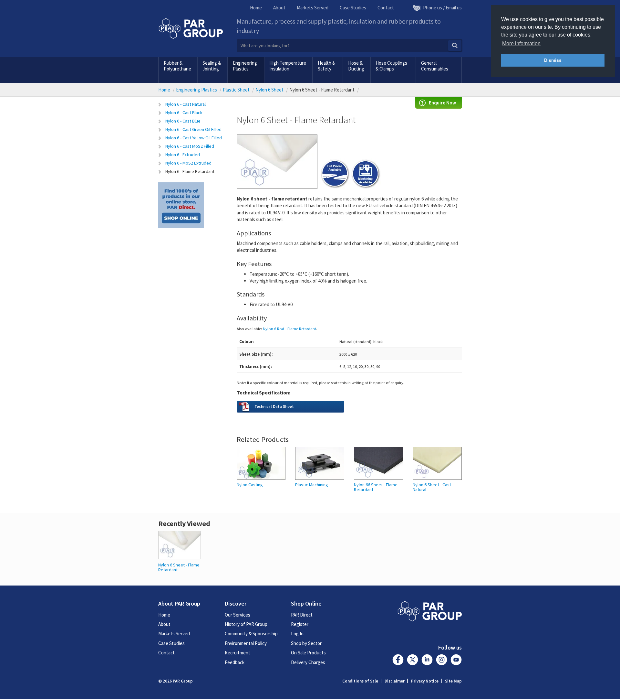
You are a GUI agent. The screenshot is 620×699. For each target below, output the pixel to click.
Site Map (453, 681)
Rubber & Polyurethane (177, 66)
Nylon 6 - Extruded (182, 154)
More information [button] (521, 43)
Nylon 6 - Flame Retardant (189, 171)
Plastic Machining (311, 484)
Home (256, 8)
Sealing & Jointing (211, 66)
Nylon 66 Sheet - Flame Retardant (376, 487)
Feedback (234, 662)
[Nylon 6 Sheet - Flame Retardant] (179, 544)
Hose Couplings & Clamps (391, 66)
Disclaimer (395, 681)
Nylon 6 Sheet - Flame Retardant (179, 567)
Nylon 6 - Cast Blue (183, 121)
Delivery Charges (308, 662)
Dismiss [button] (553, 60)
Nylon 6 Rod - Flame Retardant (289, 328)
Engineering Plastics (245, 66)
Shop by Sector (306, 643)
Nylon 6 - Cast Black (183, 112)
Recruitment (237, 653)
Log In (297, 633)
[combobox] (349, 45)
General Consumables (434, 66)
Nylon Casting (250, 484)
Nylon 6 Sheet (269, 90)
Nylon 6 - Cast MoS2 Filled (189, 146)
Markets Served (312, 8)
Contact (385, 8)
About (279, 8)
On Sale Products (308, 653)
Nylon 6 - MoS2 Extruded (188, 163)
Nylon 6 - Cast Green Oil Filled (193, 129)
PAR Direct (302, 615)
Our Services (237, 615)
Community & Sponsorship (251, 633)
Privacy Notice (425, 681)
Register (299, 624)
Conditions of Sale (360, 681)
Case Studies (353, 8)
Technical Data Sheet (274, 406)
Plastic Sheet (236, 90)
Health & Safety (326, 66)
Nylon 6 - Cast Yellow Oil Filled (193, 138)
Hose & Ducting (356, 66)
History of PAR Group (246, 624)
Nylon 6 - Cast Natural (185, 104)
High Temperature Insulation (287, 66)
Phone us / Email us (442, 8)
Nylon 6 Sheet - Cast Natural (432, 487)
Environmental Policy (246, 643)
